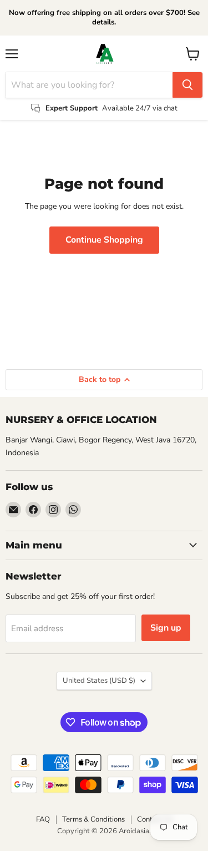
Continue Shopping (104, 240)
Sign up (165, 628)
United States (99, 681)
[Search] (187, 85)
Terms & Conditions (93, 819)
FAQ (43, 819)
